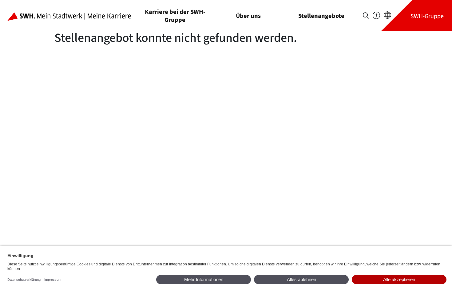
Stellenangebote (321, 15)
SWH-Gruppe (427, 16)
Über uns (248, 15)
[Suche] (366, 15)
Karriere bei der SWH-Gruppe (175, 15)
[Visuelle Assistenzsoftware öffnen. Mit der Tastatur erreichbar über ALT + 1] (376, 15)
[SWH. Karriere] (74, 15)
